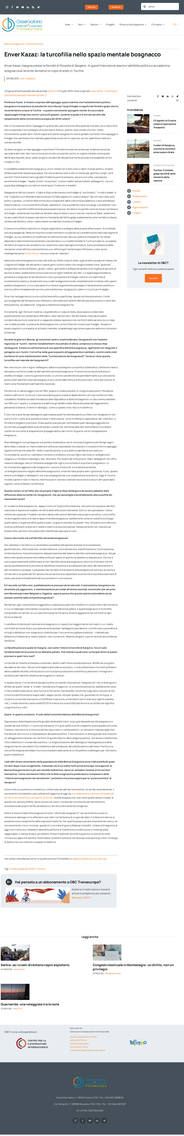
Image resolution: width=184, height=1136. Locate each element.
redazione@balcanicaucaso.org (89, 858)
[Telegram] (177, 96)
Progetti (137, 212)
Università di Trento (79, 1047)
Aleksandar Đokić (113, 973)
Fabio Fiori (17, 1008)
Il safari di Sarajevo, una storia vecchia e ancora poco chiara (164, 149)
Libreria (137, 201)
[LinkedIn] (167, 96)
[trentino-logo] (138, 1040)
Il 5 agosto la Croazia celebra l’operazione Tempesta (164, 124)
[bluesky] (17, 7)
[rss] (33, 7)
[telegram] (38, 7)
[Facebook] (157, 96)
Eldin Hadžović (28, 78)
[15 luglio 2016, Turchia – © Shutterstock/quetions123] (138, 165)
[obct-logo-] (22, 15)
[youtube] (23, 7)
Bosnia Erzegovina (14, 43)
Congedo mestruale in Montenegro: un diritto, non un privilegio (133, 967)
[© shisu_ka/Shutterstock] (107, 945)
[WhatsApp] (172, 96)
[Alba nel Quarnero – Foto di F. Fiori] (15, 985)
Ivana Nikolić (19, 969)
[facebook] (12, 7)
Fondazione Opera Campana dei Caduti (87, 1050)
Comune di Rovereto (79, 1043)
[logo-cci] (33, 1037)
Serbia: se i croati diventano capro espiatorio (35, 965)
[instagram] (7, 7)
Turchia (29, 43)
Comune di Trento (78, 1040)
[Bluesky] (162, 96)
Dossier (137, 190)
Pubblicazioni (140, 196)
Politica (39, 43)
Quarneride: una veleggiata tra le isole (30, 1004)
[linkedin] (28, 7)
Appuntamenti (140, 207)
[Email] (177, 100)
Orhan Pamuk (32, 253)
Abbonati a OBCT (81, 897)
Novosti (52, 91)
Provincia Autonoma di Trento (83, 1037)
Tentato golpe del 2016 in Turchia (27, 868)
